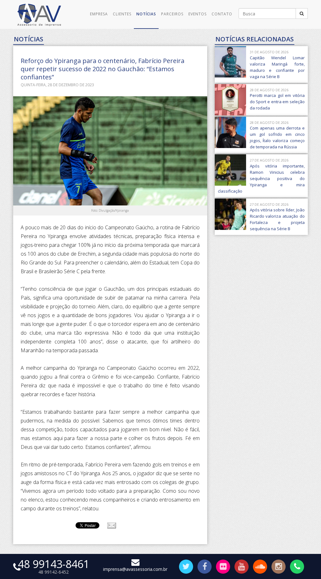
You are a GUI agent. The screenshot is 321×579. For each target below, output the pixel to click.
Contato (222, 14)
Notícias (146, 14)
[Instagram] (278, 568)
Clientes (122, 14)
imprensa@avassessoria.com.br (135, 569)
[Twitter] (186, 568)
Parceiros (172, 14)
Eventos (197, 14)
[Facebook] (204, 568)
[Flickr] (223, 568)
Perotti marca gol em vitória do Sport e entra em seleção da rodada (277, 102)
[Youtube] (241, 568)
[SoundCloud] (260, 568)
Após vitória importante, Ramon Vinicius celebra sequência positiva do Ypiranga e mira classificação (261, 178)
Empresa (99, 14)
